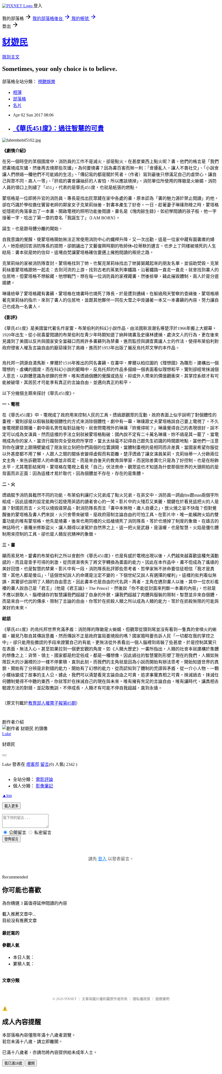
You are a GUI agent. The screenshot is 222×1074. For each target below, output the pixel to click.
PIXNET (70, 999)
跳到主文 (10, 57)
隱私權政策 (141, 999)
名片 (17, 105)
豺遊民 (15, 42)
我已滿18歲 (13, 1063)
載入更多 (11, 806)
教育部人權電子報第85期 (52, 703)
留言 (44, 764)
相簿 (17, 92)
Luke (6, 733)
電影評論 (44, 779)
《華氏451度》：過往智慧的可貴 (58, 128)
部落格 (19, 99)
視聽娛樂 (46, 81)
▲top (7, 795)
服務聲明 (162, 999)
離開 (31, 1063)
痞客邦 (32, 764)
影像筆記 (44, 786)
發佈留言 (11, 839)
